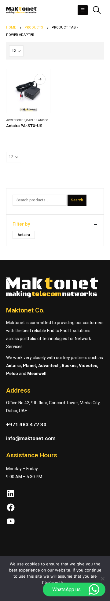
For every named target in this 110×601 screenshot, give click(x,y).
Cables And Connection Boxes (49, 120)
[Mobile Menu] (83, 10)
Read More (40, 79)
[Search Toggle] (96, 10)
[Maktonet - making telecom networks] (21, 10)
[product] (28, 91)
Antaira (23, 235)
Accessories (15, 120)
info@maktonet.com (31, 438)
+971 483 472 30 (26, 424)
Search (77, 200)
